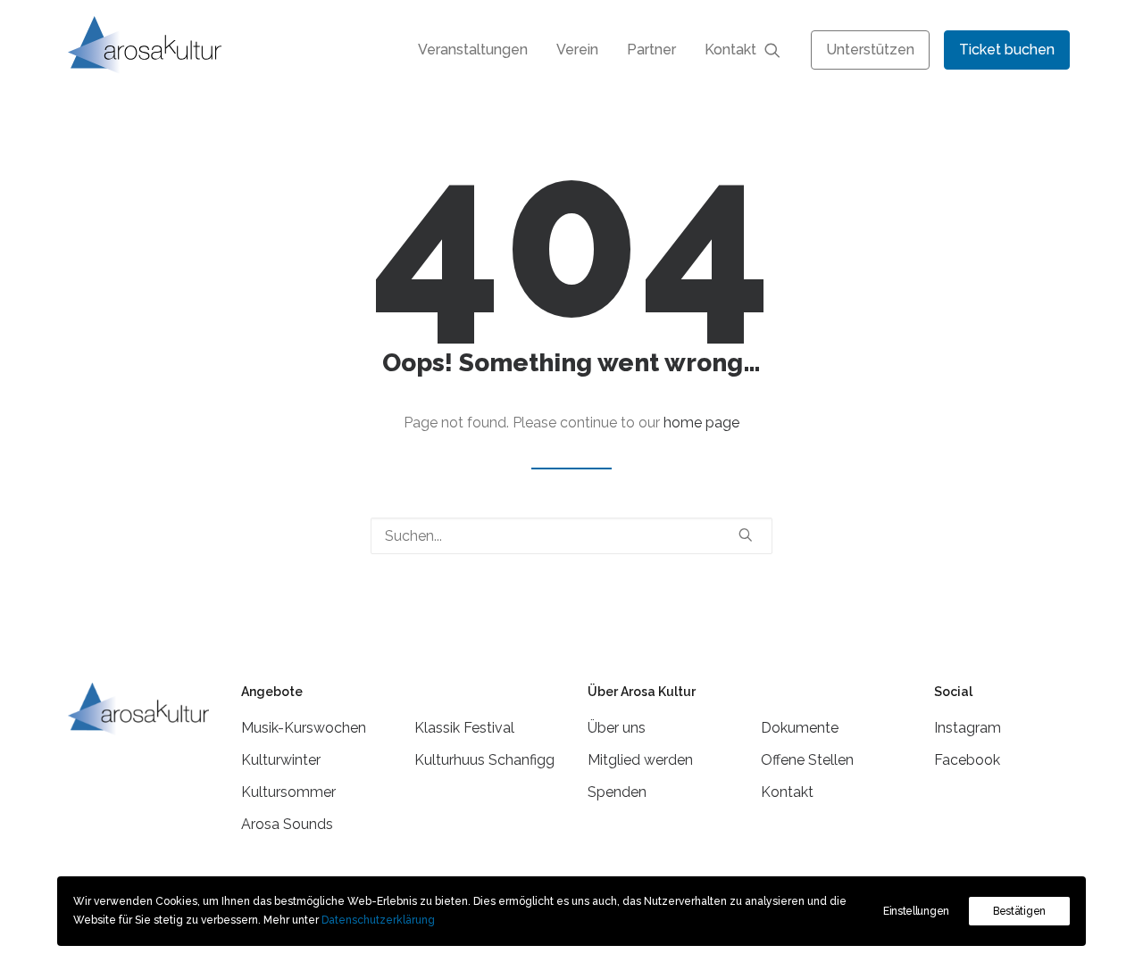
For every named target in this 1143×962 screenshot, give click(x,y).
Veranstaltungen (473, 49)
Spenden (617, 792)
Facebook (967, 759)
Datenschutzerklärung (378, 920)
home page (701, 422)
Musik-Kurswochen (303, 727)
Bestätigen (1019, 911)
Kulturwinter (281, 759)
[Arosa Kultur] (144, 45)
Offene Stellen (807, 759)
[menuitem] (472, 49)
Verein (577, 49)
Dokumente (799, 727)
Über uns (617, 727)
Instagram (967, 727)
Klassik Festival (464, 727)
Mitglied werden (640, 759)
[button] (780, 49)
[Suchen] (571, 536)
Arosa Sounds (287, 824)
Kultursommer (288, 792)
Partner (651, 49)
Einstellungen (916, 911)
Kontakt (730, 49)
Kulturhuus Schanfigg (484, 759)
